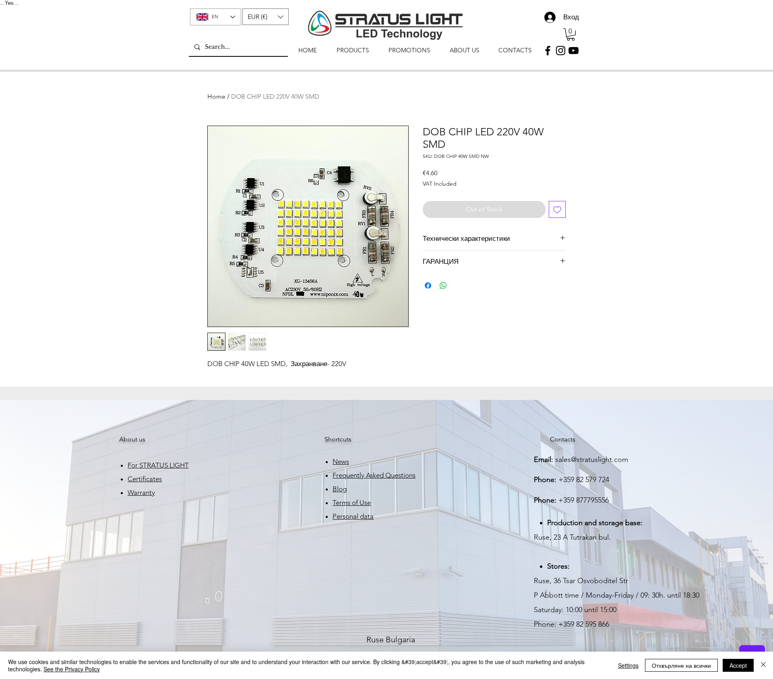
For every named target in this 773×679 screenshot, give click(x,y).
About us (132, 439)
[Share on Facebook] (428, 285)
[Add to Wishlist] (557, 209)
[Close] (763, 665)
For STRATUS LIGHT (158, 465)
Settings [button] (628, 665)
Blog (340, 489)
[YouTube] (573, 50)
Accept (738, 665)
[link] (570, 34)
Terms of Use (352, 503)
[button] (265, 16)
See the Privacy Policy (71, 669)
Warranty (141, 493)
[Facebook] (548, 50)
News (341, 461)
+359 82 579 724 (583, 479)
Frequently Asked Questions (374, 475)
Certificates (145, 479)
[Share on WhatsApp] (443, 285)
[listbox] (265, 16)
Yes (9, 3)
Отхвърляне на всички (681, 665)
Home (216, 96)
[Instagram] (560, 50)
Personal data (353, 516)
